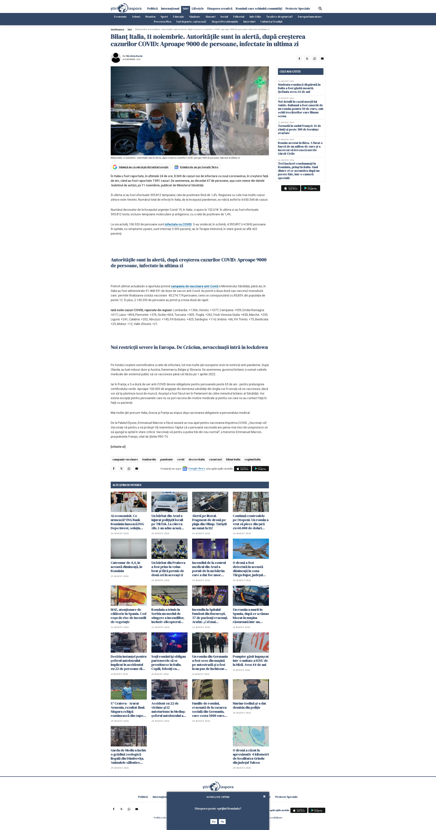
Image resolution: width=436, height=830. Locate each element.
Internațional (170, 8)
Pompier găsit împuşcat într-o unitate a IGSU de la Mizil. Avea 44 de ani (251, 660)
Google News (196, 468)
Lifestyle (198, 8)
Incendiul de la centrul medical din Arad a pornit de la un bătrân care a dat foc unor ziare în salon (209, 569)
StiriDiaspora (117, 29)
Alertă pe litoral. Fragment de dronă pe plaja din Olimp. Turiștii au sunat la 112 (209, 522)
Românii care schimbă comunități (259, 8)
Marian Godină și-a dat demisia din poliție (249, 705)
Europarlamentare (310, 16)
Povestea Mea (162, 21)
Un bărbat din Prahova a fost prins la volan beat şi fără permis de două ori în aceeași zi (168, 569)
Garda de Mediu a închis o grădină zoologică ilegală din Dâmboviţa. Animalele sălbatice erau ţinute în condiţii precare (128, 756)
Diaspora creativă (219, 8)
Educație (178, 16)
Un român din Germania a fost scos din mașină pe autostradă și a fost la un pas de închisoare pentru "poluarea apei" (210, 662)
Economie (120, 16)
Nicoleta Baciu (134, 56)
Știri (185, 8)
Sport (164, 16)
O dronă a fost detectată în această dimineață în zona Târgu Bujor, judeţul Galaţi (248, 569)
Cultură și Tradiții (271, 21)
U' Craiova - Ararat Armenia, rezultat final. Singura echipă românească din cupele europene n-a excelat (128, 709)
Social (224, 16)
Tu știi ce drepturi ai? (279, 16)
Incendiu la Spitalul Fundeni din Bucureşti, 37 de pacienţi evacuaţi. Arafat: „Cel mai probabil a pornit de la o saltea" (210, 615)
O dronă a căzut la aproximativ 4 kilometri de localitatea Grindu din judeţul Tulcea (251, 756)
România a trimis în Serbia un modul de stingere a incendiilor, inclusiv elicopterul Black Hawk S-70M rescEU (167, 615)
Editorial (238, 16)
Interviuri (249, 21)
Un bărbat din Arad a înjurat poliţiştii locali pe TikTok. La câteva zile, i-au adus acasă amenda (167, 522)
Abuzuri (210, 16)
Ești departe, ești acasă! (191, 21)
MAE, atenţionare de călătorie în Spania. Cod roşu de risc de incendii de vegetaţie (128, 615)
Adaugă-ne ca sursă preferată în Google (144, 167)
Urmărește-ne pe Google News (199, 167)
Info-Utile (255, 16)
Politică (152, 8)
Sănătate (194, 16)
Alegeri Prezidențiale (224, 21)
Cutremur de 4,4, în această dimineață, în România (126, 567)
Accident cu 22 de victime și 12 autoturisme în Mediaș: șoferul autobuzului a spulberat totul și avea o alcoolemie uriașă (169, 709)
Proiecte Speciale (298, 8)
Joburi (136, 16)
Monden (150, 16)
